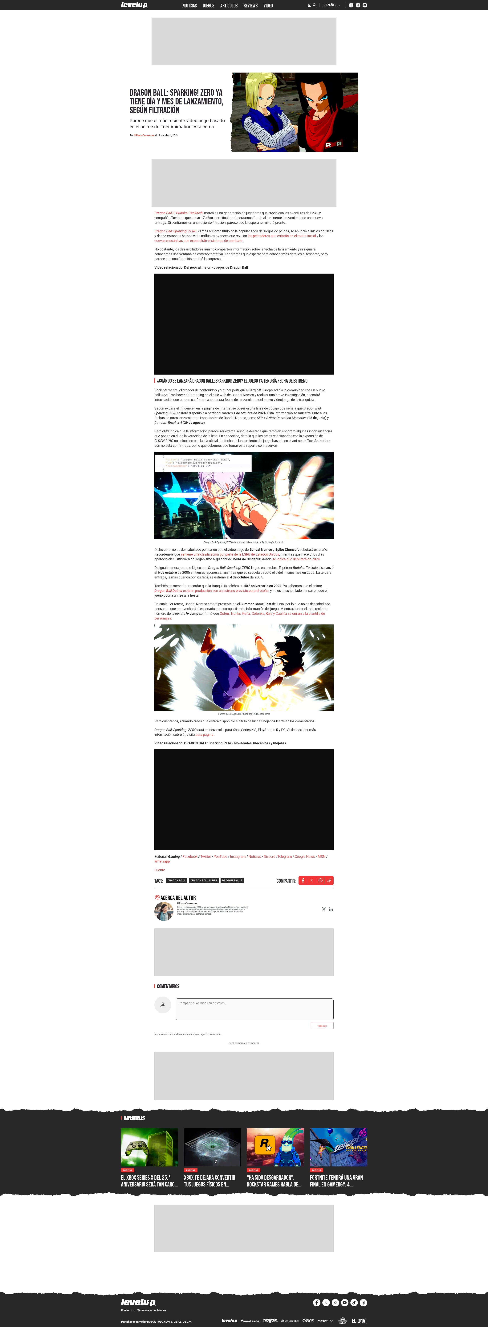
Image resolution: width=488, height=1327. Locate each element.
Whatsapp (162, 861)
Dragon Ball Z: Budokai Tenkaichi (178, 213)
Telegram (284, 856)
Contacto (126, 1310)
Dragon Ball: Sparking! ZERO (175, 231)
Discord (269, 856)
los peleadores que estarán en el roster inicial (282, 235)
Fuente (159, 869)
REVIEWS (251, 5)
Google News (305, 856)
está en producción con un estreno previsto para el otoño (211, 590)
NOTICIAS (189, 5)
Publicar (322, 1025)
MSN (321, 856)
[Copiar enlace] (329, 880)
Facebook (190, 856)
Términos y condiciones (151, 1310)
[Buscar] (314, 5)
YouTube (220, 856)
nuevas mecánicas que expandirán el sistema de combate (198, 240)
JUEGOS (208, 5)
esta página (204, 734)
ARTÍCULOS (229, 5)
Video (268, 5)
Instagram (238, 856)
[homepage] (134, 5)
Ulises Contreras (144, 135)
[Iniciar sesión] (309, 5)
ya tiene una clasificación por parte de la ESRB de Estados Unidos (230, 554)
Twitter (205, 856)
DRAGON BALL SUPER (203, 880)
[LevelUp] (229, 1321)
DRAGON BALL (176, 880)
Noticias (255, 856)
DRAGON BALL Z (232, 880)
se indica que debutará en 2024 (296, 559)
